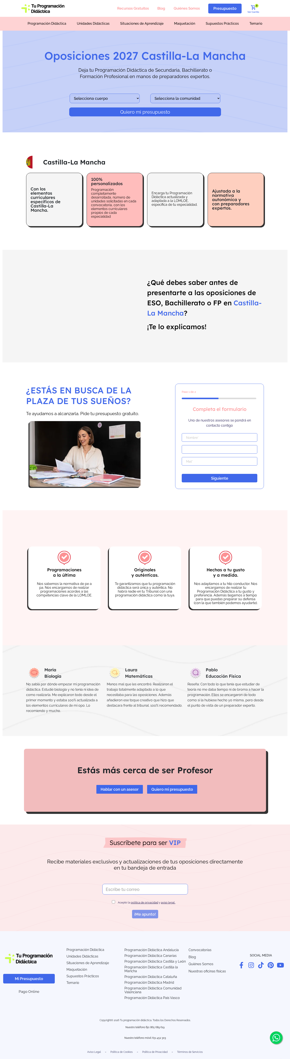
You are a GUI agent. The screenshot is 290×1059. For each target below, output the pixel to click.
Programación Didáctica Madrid (149, 982)
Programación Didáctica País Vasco (152, 998)
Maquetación (184, 23)
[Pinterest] (271, 965)
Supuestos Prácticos (222, 23)
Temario (255, 23)
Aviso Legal (94, 1051)
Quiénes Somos (187, 8)
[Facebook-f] (241, 965)
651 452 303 (159, 1037)
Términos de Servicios (190, 1051)
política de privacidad (144, 902)
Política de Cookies (121, 1051)
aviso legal (168, 902)
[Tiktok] (261, 965)
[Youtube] (280, 965)
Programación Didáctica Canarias (150, 956)
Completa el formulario (219, 409)
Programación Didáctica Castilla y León (155, 961)
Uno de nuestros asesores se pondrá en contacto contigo (219, 422)
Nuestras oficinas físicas (207, 971)
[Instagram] (251, 965)
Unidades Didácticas (93, 23)
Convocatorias (200, 950)
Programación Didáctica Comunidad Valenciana (153, 990)
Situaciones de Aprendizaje (141, 23)
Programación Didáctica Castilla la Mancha (151, 969)
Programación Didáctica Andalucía (151, 950)
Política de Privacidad (155, 1051)
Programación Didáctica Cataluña (150, 977)
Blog (161, 8)
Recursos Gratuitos (133, 8)
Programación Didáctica (47, 23)
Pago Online (29, 991)
